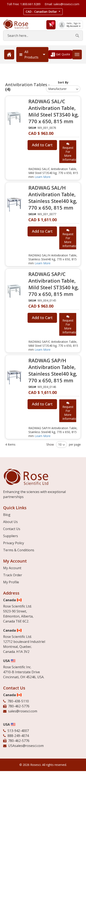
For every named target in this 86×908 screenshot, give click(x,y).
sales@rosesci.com (22, 711)
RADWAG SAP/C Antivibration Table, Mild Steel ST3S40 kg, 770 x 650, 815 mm (53, 284)
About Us (10, 521)
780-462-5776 (18, 706)
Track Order (12, 575)
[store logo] (19, 24)
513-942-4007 (18, 730)
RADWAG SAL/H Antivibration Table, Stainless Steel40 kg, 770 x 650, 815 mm (52, 197)
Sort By (63, 82)
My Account (73, 26)
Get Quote (62, 54)
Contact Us (11, 529)
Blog (6, 514)
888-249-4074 (18, 735)
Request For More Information (69, 153)
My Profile (11, 582)
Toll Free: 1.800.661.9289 (23, 4)
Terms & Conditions (18, 550)
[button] (43, 12)
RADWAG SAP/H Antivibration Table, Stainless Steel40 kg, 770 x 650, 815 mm (52, 370)
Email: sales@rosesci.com (62, 4)
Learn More (43, 177)
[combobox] (43, 35)
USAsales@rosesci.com (26, 745)
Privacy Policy (13, 543)
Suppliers (10, 536)
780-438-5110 (18, 701)
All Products (31, 55)
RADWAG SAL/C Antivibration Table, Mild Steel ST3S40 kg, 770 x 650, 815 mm (53, 111)
